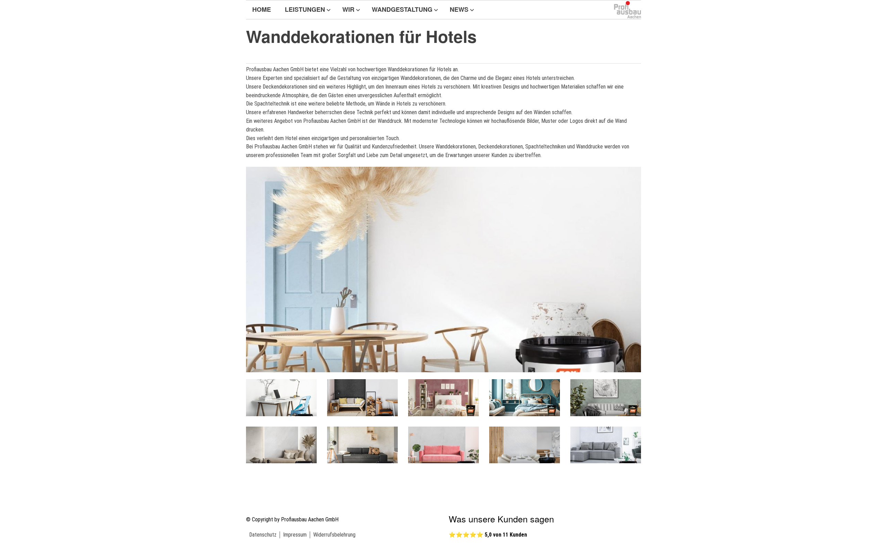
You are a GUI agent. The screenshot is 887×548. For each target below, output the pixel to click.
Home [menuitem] (261, 9)
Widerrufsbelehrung (334, 534)
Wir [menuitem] (348, 9)
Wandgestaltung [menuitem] (402, 9)
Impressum (295, 534)
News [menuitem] (459, 9)
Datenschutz (262, 534)
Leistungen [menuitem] (305, 9)
